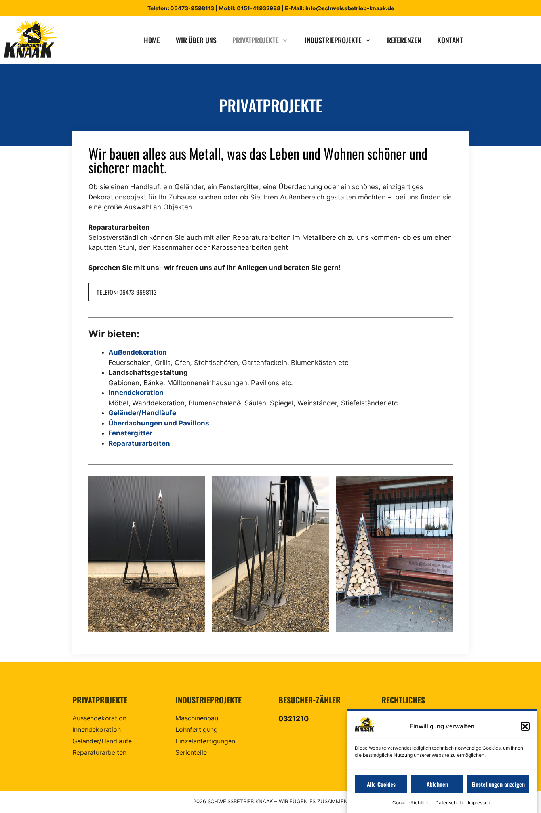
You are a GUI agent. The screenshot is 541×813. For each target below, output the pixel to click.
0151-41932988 (258, 8)
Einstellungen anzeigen (498, 784)
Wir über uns (196, 40)
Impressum (479, 802)
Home (152, 40)
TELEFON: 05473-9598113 (127, 292)
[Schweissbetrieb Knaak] (33, 40)
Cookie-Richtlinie (411, 802)
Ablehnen (437, 784)
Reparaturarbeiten (139, 443)
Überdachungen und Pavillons (159, 423)
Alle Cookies (381, 784)
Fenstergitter (130, 433)
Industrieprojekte (333, 40)
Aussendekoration (99, 718)
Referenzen (404, 40)
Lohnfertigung (196, 729)
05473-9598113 (192, 8)
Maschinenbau (196, 718)
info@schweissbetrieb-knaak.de (349, 8)
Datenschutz (449, 802)
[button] (525, 726)
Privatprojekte (255, 40)
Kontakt (450, 40)
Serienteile (191, 752)
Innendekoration (136, 393)
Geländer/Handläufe (142, 413)
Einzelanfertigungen (205, 741)
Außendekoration (138, 352)
